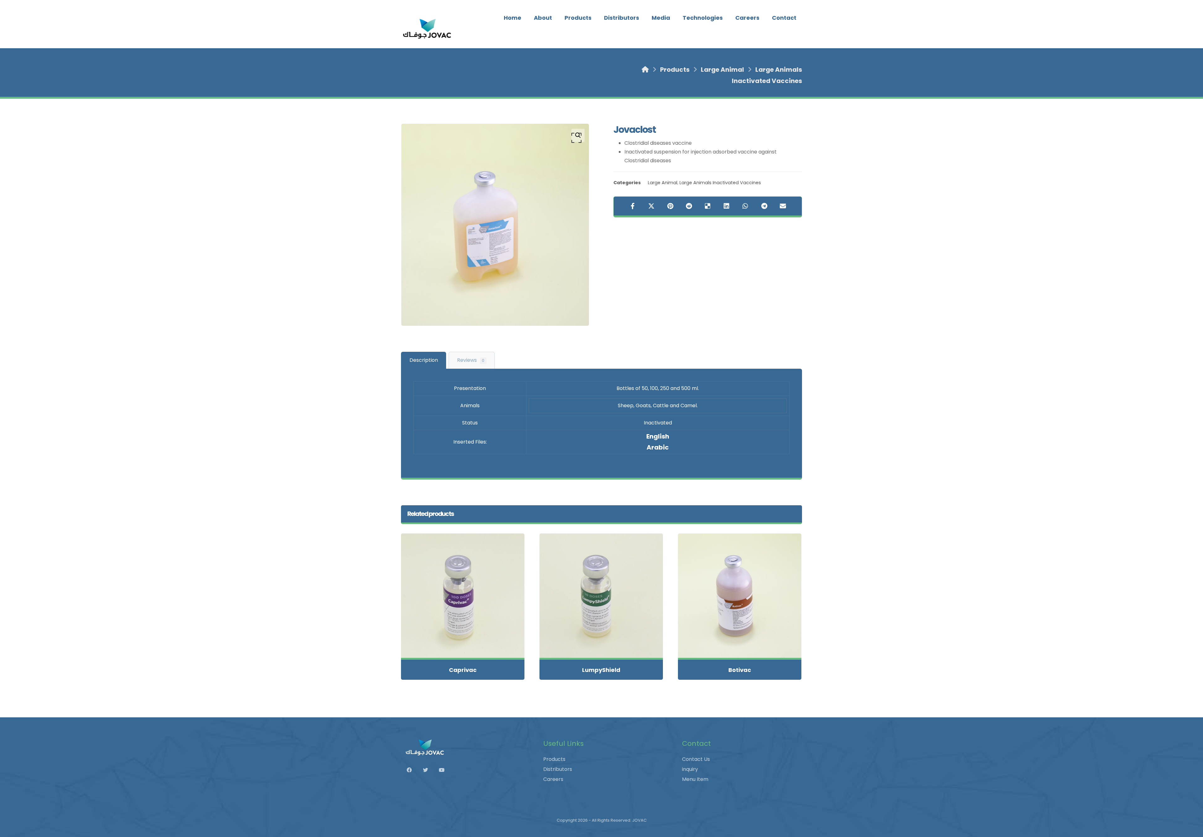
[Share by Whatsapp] (745, 206)
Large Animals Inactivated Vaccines (720, 182)
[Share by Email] (783, 206)
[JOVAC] (427, 28)
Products (554, 759)
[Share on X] (651, 206)
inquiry (690, 769)
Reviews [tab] (470, 360)
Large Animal (662, 182)
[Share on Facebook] (632, 206)
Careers (553, 779)
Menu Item (695, 779)
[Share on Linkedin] (726, 206)
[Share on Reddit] (689, 206)
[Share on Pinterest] (670, 206)
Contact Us (696, 759)
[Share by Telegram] (764, 206)
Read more (466, 640)
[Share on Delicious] (707, 206)
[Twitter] (428, 770)
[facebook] (412, 770)
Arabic (658, 447)
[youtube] (445, 770)
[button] (578, 135)
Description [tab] (423, 360)
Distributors (557, 769)
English (657, 436)
